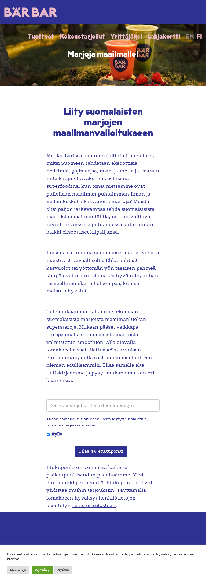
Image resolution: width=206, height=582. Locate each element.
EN (190, 37)
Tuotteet (41, 37)
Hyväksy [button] (42, 570)
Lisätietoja (18, 570)
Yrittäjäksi (126, 37)
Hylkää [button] (63, 570)
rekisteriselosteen (94, 505)
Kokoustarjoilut (82, 37)
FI (199, 37)
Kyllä (57, 434)
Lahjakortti (163, 37)
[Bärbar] (31, 12)
